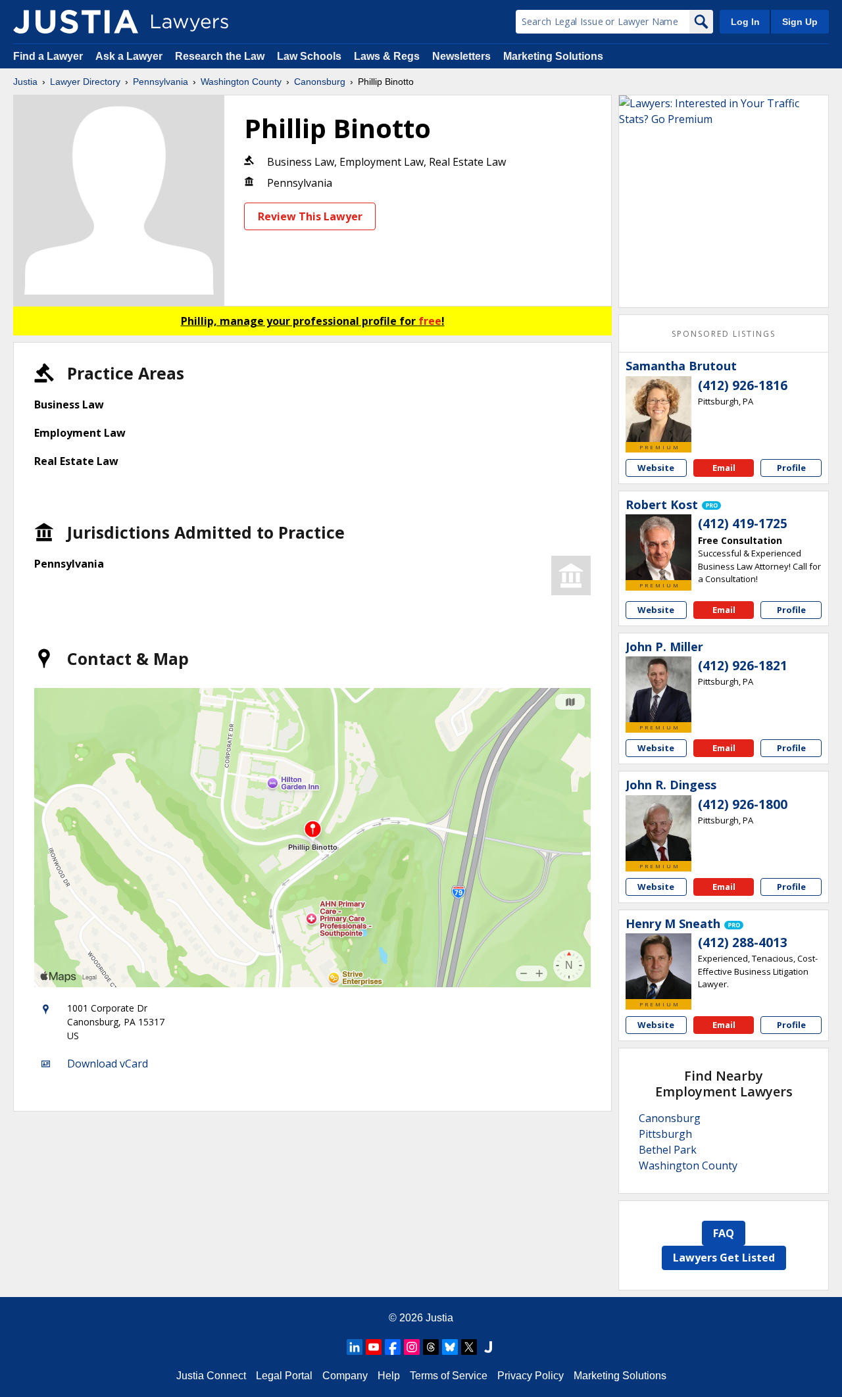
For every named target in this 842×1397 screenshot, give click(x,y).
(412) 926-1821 (742, 665)
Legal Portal (284, 1375)
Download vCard (107, 1063)
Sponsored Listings (724, 333)
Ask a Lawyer (130, 56)
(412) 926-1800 (742, 804)
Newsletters (461, 56)
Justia (25, 81)
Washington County (241, 81)
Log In (745, 21)
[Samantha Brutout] (658, 409)
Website (655, 468)
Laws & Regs (387, 56)
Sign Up (800, 21)
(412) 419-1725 (742, 523)
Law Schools (309, 56)
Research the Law (219, 56)
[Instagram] (412, 1347)
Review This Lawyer (310, 216)
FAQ (723, 1233)
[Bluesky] (450, 1347)
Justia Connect (211, 1375)
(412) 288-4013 (742, 942)
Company (345, 1375)
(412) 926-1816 (742, 385)
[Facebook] (393, 1347)
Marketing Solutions (553, 56)
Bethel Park (668, 1149)
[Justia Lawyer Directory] (75, 22)
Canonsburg (319, 81)
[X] (469, 1347)
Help (389, 1375)
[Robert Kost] (658, 547)
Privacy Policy (530, 1375)
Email (723, 468)
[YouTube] (374, 1347)
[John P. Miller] (658, 689)
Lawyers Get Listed (724, 1257)
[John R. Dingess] (658, 828)
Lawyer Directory (85, 81)
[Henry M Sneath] (658, 966)
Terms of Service (448, 1375)
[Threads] (431, 1347)
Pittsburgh (665, 1134)
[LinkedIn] (354, 1347)
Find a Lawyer (48, 56)
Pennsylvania (160, 81)
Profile (791, 468)
